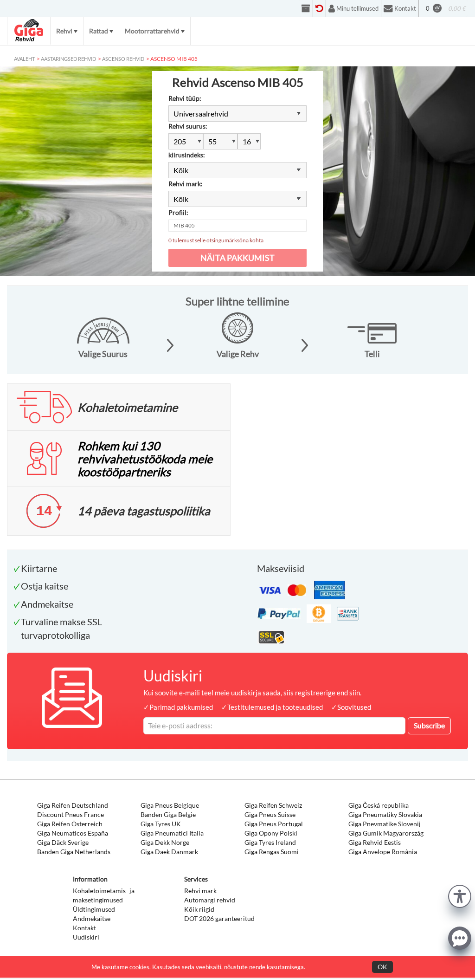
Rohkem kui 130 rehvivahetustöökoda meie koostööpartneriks (144, 459)
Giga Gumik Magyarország (386, 833)
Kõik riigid (199, 909)
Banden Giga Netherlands (73, 852)
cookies (139, 967)
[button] (459, 895)
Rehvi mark (200, 891)
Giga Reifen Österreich (70, 824)
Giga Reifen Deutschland (72, 805)
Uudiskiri (86, 937)
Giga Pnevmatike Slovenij (384, 824)
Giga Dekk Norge (165, 842)
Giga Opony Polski (270, 833)
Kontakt (84, 928)
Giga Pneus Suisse (269, 814)
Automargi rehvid (209, 900)
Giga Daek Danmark (169, 852)
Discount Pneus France (70, 814)
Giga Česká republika (378, 805)
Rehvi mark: (185, 184)
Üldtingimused (94, 909)
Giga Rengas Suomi (271, 852)
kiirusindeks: (186, 155)
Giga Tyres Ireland (270, 842)
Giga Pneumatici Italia (172, 833)
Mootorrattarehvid (152, 31)
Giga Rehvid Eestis (374, 842)
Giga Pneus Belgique (170, 805)
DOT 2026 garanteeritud (219, 918)
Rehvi (64, 31)
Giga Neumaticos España (72, 833)
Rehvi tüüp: (184, 98)
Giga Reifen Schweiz (273, 805)
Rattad (98, 31)
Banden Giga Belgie (168, 814)
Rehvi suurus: (187, 126)
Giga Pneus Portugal (273, 824)
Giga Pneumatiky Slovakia (385, 814)
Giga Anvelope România (382, 852)
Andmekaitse (91, 918)
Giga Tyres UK (161, 824)
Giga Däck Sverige (63, 842)
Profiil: (178, 212)
